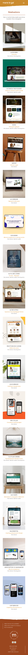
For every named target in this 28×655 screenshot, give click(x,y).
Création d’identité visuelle (12, 625)
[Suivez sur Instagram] (15, 642)
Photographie (8, 627)
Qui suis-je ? (13, 648)
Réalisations (13, 646)
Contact (13, 650)
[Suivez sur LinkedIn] (13, 642)
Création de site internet (11, 623)
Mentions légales (13, 651)
